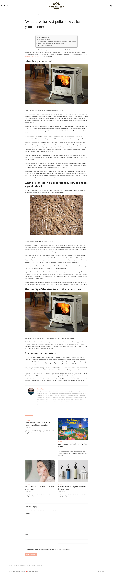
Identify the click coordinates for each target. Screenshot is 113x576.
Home (28, 14)
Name (27, 534)
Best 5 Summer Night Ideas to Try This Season (72, 445)
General (28, 32)
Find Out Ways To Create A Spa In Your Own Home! (39, 487)
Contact (16, 565)
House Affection (16, 571)
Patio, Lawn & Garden (70, 14)
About (10, 565)
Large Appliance (56, 14)
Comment (28, 513)
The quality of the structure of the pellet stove (51, 43)
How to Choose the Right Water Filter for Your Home (72, 487)
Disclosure (22, 565)
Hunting (82, 14)
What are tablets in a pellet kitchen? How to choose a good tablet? (57, 41)
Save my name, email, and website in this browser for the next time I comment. (48, 549)
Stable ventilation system (45, 45)
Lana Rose (41, 389)
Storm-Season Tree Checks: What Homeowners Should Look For (37, 423)
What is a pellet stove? (43, 39)
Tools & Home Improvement (40, 14)
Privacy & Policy (31, 565)
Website (60, 542)
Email (27, 542)
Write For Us (39, 565)
